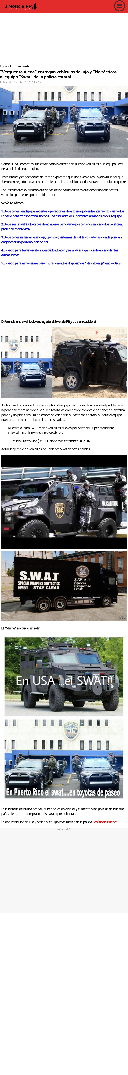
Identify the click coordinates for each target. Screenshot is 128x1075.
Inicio (3, 66)
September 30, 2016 (76, 441)
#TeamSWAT (29, 428)
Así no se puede (20, 66)
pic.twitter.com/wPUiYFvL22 (45, 432)
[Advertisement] (64, 37)
